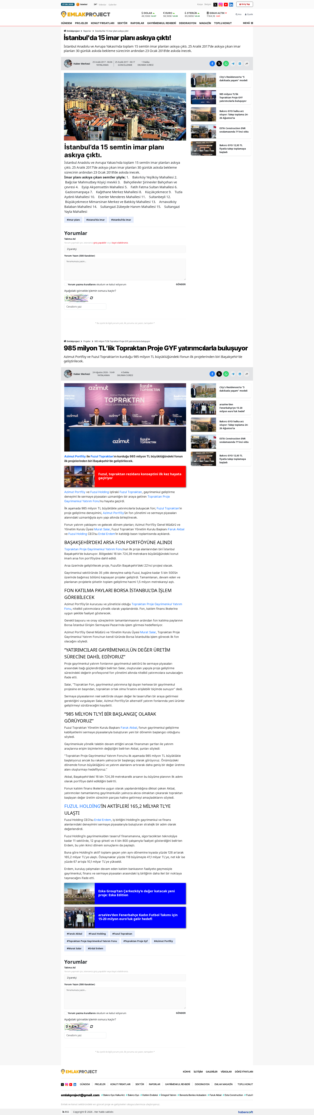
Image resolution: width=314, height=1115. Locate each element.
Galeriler (113, 4)
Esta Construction (233, 1095)
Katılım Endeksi (149, 1095)
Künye (200, 4)
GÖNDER (181, 284)
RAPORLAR (137, 23)
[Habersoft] (245, 1112)
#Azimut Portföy (163, 941)
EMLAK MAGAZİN (224, 1084)
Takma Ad (70, 238)
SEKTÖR (122, 23)
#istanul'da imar (95, 219)
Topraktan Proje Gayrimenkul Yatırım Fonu (93, 549)
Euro (168, 13)
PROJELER (81, 23)
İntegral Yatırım (167, 1095)
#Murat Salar (74, 948)
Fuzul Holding (99, 492)
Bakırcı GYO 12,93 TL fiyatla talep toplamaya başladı (232, 149)
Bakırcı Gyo (132, 1095)
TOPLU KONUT (223, 23)
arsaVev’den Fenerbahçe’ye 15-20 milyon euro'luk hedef (231, 408)
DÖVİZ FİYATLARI (244, 1071)
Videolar (102, 4)
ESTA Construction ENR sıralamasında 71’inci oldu (234, 130)
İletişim (207, 4)
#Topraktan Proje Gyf (135, 941)
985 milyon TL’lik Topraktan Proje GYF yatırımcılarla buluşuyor (232, 97)
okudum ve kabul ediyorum (97, 284)
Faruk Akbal (176, 529)
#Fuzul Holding (97, 933)
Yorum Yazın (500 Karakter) (79, 255)
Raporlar (87, 31)
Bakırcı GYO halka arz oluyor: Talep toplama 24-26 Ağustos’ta (233, 114)
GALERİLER (212, 1071)
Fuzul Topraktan (131, 492)
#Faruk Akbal (74, 933)
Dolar (148, 13)
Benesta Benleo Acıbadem (192, 1095)
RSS (66, 1111)
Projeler (87, 341)
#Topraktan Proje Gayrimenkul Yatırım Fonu (92, 941)
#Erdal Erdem (95, 948)
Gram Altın (216, 13)
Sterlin (192, 13)
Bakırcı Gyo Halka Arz (113, 1095)
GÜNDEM (66, 23)
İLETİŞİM (198, 1071)
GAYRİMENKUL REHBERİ (161, 23)
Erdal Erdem (106, 534)
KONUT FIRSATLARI (102, 23)
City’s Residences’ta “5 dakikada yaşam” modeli (233, 78)
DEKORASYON (187, 23)
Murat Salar (102, 529)
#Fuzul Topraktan (122, 933)
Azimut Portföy (74, 492)
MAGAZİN (205, 23)
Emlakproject (73, 31)
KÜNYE (187, 1071)
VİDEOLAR (226, 1071)
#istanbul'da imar (121, 219)
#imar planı (73, 219)
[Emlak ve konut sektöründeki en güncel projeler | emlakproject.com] (79, 1071)
